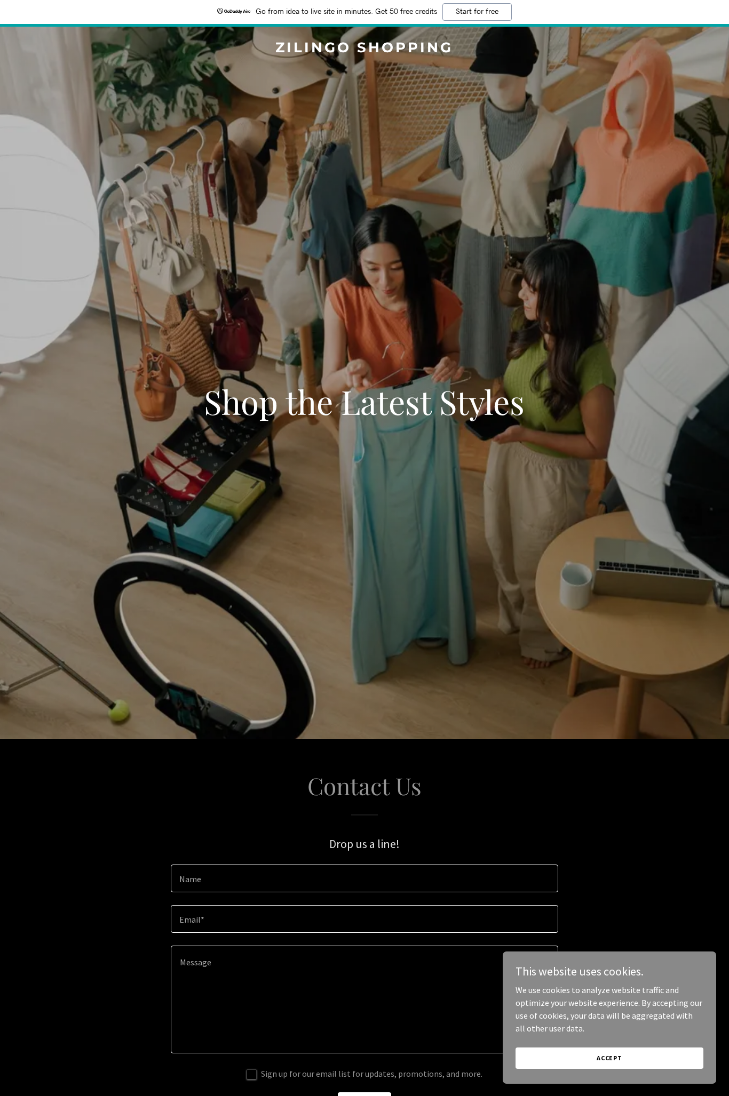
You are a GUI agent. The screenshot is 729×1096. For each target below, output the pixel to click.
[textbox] (364, 878)
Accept (609, 1058)
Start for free (477, 11)
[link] (365, 49)
